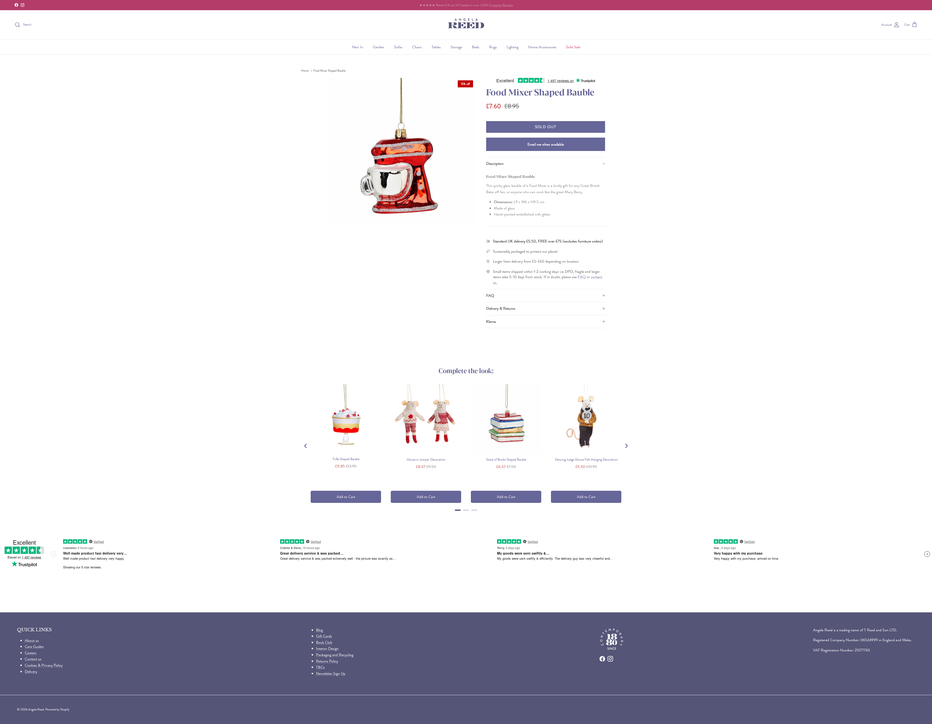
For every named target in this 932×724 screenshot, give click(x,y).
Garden (378, 47)
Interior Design (327, 648)
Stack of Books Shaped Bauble (506, 459)
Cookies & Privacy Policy (44, 665)
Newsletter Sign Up (330, 673)
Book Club (324, 642)
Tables (436, 47)
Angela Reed (36, 709)
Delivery (31, 671)
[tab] (458, 510)
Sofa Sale (573, 47)
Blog (319, 630)
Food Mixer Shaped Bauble (329, 70)
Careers (30, 653)
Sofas (398, 47)
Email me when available (545, 144)
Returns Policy (327, 661)
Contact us (33, 659)
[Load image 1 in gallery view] (401, 152)
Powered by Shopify (57, 709)
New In (357, 47)
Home (305, 70)
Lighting (512, 47)
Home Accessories (542, 47)
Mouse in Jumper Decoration (426, 459)
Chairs (417, 47)
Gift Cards (324, 636)
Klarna (491, 321)
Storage (456, 47)
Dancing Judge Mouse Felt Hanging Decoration (586, 459)
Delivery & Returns (500, 308)
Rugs (493, 47)
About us (32, 640)
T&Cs (320, 667)
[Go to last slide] (306, 446)
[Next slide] (626, 446)
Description (495, 163)
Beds (475, 47)
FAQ (582, 277)
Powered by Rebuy (466, 516)
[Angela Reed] (466, 25)
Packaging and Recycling (334, 654)
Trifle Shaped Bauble (346, 459)
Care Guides (34, 646)
